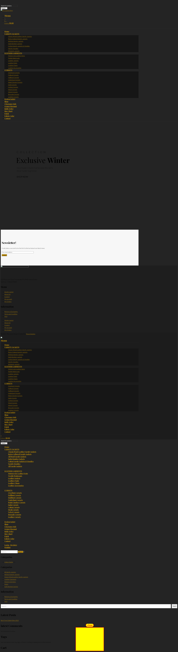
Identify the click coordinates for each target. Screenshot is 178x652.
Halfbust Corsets (14, 498)
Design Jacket (8, 292)
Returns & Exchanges (11, 311)
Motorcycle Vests (10, 582)
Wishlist (7, 547)
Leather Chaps (13, 483)
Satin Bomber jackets (16, 459)
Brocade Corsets (14, 514)
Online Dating (8, 562)
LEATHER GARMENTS (13, 471)
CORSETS (8, 490)
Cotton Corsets (14, 507)
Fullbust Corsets (14, 495)
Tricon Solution (30, 334)
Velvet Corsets (13, 512)
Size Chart (8, 534)
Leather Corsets (14, 517)
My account (8, 299)
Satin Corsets (13, 505)
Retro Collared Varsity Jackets (19, 454)
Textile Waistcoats (15, 476)
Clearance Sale (10, 527)
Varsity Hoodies (14, 464)
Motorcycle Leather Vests (18, 473)
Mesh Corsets (13, 510)
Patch (6, 536)
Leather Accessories (16, 485)
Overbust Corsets (15, 493)
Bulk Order (8, 531)
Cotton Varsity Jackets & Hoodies (21, 461)
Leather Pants (13, 481)
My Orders (7, 301)
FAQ (5, 316)
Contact (7, 541)
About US (7, 294)
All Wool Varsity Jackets (17, 457)
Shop (6, 524)
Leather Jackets (14, 478)
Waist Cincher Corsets (16, 502)
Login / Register (10, 545)
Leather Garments (10, 579)
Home (6, 447)
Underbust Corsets (15, 500)
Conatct (7, 297)
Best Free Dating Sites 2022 (10, 620)
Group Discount (10, 529)
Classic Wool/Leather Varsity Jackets (22, 452)
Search (3, 8)
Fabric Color (9, 539)
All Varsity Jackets (15, 466)
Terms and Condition (10, 314)
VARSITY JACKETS (11, 449)
